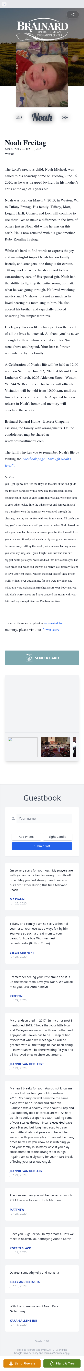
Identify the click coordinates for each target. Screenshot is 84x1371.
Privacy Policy (30, 1353)
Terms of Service (53, 1353)
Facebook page (34, 458)
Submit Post (42, 846)
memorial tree (54, 622)
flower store (51, 629)
